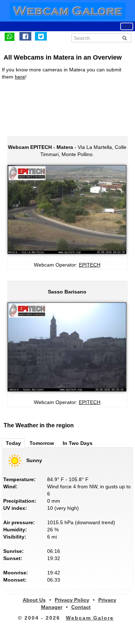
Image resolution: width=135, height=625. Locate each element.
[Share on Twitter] (41, 36)
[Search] (124, 38)
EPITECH (89, 265)
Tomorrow (42, 443)
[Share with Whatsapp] (9, 36)
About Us (34, 600)
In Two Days (78, 443)
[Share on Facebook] (25, 36)
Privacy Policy (72, 600)
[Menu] (126, 26)
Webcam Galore (90, 618)
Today (13, 443)
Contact (81, 607)
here (20, 77)
